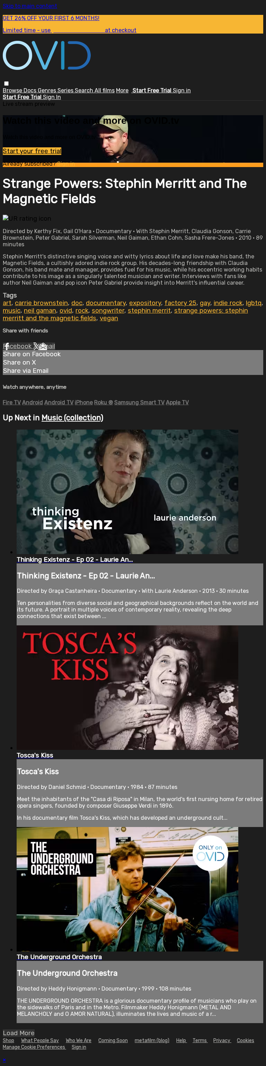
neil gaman (40, 310)
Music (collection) (72, 417)
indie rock (228, 303)
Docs (31, 90)
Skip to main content (30, 6)
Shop (8, 1041)
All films (105, 90)
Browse (13, 90)
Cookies (245, 1041)
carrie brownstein (41, 303)
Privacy (222, 1041)
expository (145, 303)
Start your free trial (32, 151)
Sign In (52, 97)
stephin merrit (149, 310)
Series (66, 90)
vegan (109, 318)
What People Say (40, 1041)
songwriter (108, 310)
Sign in (182, 90)
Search (85, 90)
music (11, 310)
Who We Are (78, 1041)
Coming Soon (113, 1041)
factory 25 (180, 303)
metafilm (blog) (152, 1041)
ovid (66, 310)
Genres (47, 90)
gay (205, 303)
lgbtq (253, 303)
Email (47, 346)
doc (76, 303)
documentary (106, 303)
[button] (6, 83)
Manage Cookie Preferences (34, 1047)
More (122, 90)
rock (82, 310)
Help (181, 1041)
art (7, 303)
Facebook (18, 346)
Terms (200, 1041)
